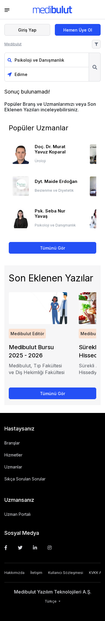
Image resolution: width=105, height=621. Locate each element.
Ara (94, 67)
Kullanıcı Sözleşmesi (65, 572)
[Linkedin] (35, 547)
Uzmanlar (13, 466)
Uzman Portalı (17, 514)
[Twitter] (20, 547)
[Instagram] (50, 547)
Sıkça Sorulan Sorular (25, 478)
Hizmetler (13, 454)
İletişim (36, 572)
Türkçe (51, 601)
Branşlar (12, 442)
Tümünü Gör (52, 247)
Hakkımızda (14, 572)
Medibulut (13, 44)
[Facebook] (5, 547)
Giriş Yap (27, 29)
